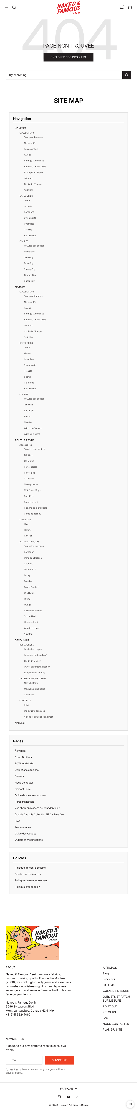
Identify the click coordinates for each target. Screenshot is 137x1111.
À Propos (20, 750)
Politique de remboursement (31, 880)
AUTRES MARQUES (29, 541)
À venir (27, 154)
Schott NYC (30, 616)
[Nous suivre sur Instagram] (59, 1096)
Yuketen (28, 634)
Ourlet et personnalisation (37, 666)
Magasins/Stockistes (34, 689)
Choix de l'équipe (33, 184)
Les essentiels (31, 149)
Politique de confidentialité (30, 867)
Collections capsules (34, 711)
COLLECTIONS (27, 132)
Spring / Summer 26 (34, 160)
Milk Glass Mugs (32, 490)
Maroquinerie (31, 484)
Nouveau (20, 722)
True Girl (28, 404)
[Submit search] (126, 75)
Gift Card (28, 178)
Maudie (28, 422)
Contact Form (23, 788)
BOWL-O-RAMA (24, 763)
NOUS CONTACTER (116, 1024)
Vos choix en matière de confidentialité (37, 807)
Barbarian (29, 552)
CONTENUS (25, 700)
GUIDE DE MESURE (116, 990)
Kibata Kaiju (25, 519)
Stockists (109, 979)
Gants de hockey (32, 513)
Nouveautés (30, 143)
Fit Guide (109, 985)
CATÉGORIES (26, 195)
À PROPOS (110, 967)
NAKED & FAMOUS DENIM (32, 678)
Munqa (27, 604)
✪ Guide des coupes (34, 245)
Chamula (28, 563)
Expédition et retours (34, 672)
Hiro (26, 524)
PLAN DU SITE (112, 1029)
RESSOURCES (26, 644)
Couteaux (29, 478)
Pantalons (29, 212)
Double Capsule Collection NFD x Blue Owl (39, 814)
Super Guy (29, 281)
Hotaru (27, 530)
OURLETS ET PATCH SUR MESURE (116, 998)
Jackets (28, 206)
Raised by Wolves (33, 610)
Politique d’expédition (27, 886)
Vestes (27, 353)
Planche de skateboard (35, 507)
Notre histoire (31, 683)
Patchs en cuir (31, 502)
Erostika (28, 581)
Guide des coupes (33, 649)
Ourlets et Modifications (29, 839)
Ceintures (29, 382)
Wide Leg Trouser (33, 428)
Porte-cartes (30, 466)
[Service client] (130, 1104)
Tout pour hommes (33, 137)
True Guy (28, 257)
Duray (27, 575)
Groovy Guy (30, 275)
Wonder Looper (32, 628)
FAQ (17, 820)
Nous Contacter (24, 782)
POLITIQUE (110, 1006)
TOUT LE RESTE (24, 440)
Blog (26, 705)
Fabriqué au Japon (33, 172)
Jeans (27, 200)
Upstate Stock (31, 622)
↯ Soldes (28, 190)
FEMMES (20, 287)
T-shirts (28, 229)
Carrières (29, 694)
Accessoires (30, 235)
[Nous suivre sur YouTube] (68, 1096)
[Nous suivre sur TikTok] (78, 1096)
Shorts (27, 376)
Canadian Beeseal (33, 557)
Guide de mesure (32, 661)
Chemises (29, 223)
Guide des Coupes (25, 833)
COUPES (23, 241)
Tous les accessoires (34, 449)
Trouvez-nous (23, 827)
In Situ (27, 598)
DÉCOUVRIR (22, 640)
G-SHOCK (29, 593)
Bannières (29, 496)
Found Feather (31, 587)
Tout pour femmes (33, 296)
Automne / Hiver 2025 (35, 166)
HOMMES (20, 128)
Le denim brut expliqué (35, 655)
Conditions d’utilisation (28, 874)
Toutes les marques (34, 546)
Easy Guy (29, 263)
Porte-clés (29, 472)
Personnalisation (24, 801)
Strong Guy (29, 269)
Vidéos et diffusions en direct (38, 716)
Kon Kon (28, 535)
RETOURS (109, 1012)
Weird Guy (29, 251)
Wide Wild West (32, 434)
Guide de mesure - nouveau (31, 795)
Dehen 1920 (30, 569)
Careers (19, 776)
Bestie (27, 416)
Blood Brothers (23, 757)
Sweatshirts (30, 217)
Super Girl (29, 410)
